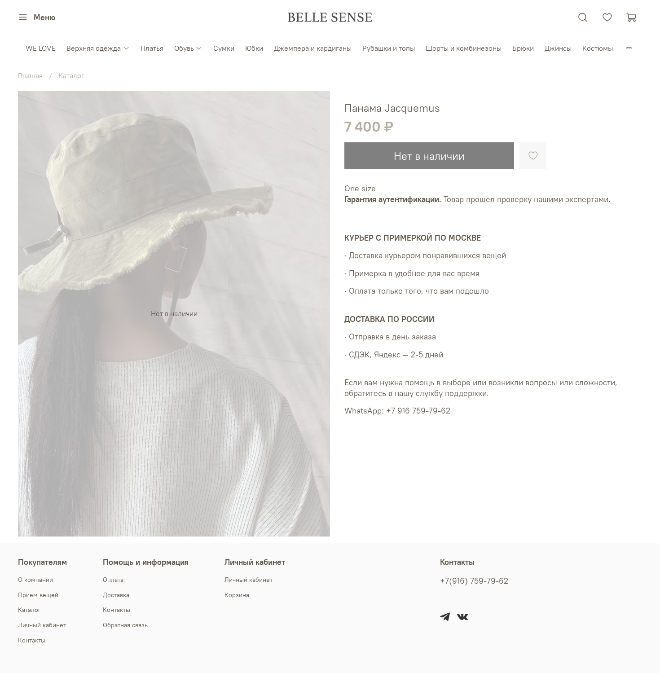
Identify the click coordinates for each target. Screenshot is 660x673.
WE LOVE (41, 48)
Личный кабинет (42, 625)
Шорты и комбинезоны (464, 48)
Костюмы (597, 48)
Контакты (31, 640)
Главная (30, 75)
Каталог (71, 75)
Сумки (223, 48)
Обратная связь (125, 625)
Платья (152, 48)
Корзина (236, 595)
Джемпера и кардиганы (313, 48)
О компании (35, 580)
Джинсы (558, 48)
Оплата (113, 580)
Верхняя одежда (93, 48)
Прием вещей (38, 595)
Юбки (254, 48)
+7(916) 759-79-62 (474, 581)
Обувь (184, 48)
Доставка (116, 595)
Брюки (523, 48)
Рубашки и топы (388, 48)
